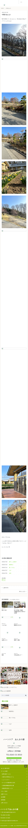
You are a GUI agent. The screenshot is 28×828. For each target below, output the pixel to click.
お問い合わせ (21, 2)
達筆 (10, 573)
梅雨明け (11, 564)
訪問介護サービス (6, 774)
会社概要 (3, 797)
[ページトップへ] (25, 766)
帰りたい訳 (22, 591)
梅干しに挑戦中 (13, 561)
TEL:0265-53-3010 (14, 755)
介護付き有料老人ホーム (8, 777)
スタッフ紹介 (4, 791)
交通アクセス (4, 794)
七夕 (10, 570)
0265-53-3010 (6, 815)
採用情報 (3, 799)
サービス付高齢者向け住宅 (8, 782)
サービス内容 (4, 771)
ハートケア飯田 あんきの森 (12, 825)
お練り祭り (6, 587)
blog (4, 580)
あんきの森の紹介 (5, 768)
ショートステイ (6, 779)
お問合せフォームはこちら (14, 758)
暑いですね (11, 567)
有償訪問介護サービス (7, 788)
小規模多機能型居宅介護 (8, 785)
